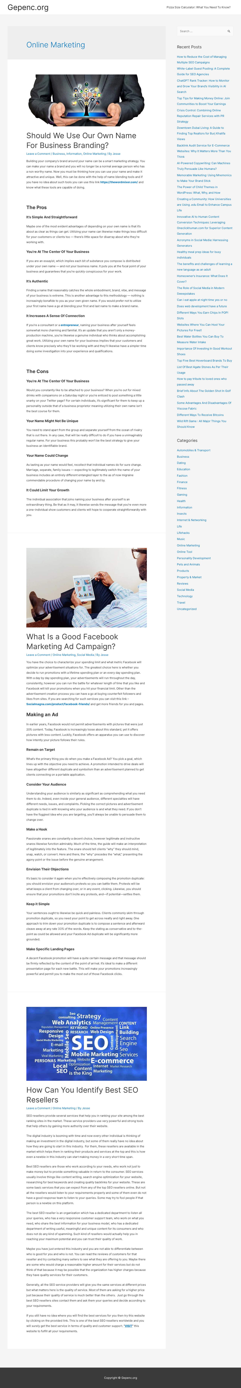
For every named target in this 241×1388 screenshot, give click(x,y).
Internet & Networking (191, 520)
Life (179, 526)
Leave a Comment (38, 153)
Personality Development (194, 558)
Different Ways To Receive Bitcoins (200, 415)
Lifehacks (183, 533)
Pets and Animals (188, 564)
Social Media (85, 655)
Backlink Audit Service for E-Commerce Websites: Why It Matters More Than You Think (204, 151)
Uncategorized (187, 609)
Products (183, 571)
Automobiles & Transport (193, 450)
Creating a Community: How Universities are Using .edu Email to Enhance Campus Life (204, 204)
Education (183, 469)
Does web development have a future (202, 306)
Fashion (182, 475)
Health (181, 501)
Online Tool (184, 552)
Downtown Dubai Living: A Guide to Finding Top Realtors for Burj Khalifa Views (201, 133)
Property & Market (189, 577)
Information (74, 153)
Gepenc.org (28, 7)
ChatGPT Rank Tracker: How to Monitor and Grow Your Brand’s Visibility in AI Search (203, 86)
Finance (182, 482)
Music (181, 539)
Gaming (182, 494)
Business (59, 153)
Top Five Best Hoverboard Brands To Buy (204, 360)
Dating (181, 463)
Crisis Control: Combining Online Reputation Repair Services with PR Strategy (200, 115)
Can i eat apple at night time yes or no (202, 300)
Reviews (182, 583)
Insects (182, 513)
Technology (185, 596)
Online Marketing (94, 153)
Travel (181, 602)
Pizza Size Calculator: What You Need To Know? (199, 7)
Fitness (182, 488)
